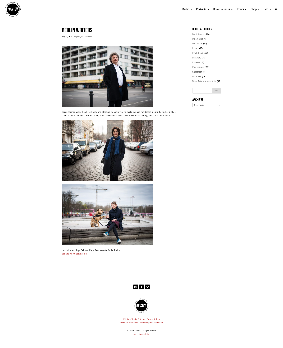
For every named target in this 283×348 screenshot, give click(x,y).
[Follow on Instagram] (135, 287)
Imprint (136, 334)
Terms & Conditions (156, 323)
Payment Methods (153, 319)
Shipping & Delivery (138, 319)
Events (195, 48)
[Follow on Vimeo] (147, 287)
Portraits (201, 9)
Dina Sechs (197, 39)
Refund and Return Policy (129, 323)
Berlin (185, 9)
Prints (240, 9)
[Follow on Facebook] (141, 287)
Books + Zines (221, 9)
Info (266, 9)
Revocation (144, 323)
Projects (77, 37)
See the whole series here (74, 254)
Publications (86, 37)
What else (196, 77)
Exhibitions (197, 53)
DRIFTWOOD (197, 44)
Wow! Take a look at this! (204, 81)
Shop (254, 9)
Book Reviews (198, 34)
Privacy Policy (144, 334)
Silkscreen (197, 72)
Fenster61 (196, 58)
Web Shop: (127, 319)
